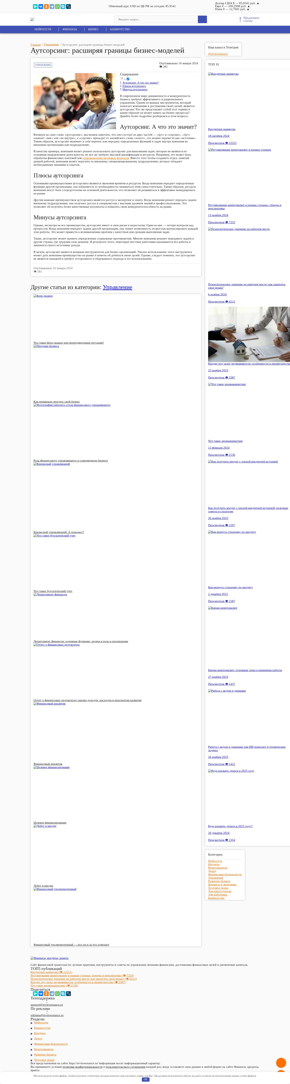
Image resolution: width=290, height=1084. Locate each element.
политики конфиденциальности (83, 1066)
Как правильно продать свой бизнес (57, 401)
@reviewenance (218, 53)
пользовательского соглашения (125, 1066)
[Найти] (202, 19)
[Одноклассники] (46, 6)
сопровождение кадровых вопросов (106, 158)
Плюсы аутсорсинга (134, 86)
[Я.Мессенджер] (35, 6)
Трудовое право (218, 887)
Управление (43, 65)
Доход (212, 871)
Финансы (70, 29)
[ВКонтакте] (40, 6)
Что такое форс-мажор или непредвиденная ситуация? (69, 342)
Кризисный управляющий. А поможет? (59, 532)
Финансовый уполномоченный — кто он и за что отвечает (71, 944)
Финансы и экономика (222, 884)
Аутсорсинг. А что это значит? (141, 82)
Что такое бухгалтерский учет (53, 591)
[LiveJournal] (68, 6)
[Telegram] (52, 6)
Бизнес (93, 29)
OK (145, 1079)
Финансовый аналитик (48, 763)
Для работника (217, 894)
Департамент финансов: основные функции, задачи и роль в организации (81, 641)
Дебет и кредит (43, 885)
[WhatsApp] (57, 6)
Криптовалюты (217, 867)
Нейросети (43, 29)
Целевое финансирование (50, 822)
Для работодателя (219, 891)
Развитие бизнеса (219, 881)
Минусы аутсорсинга (135, 89)
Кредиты (214, 864)
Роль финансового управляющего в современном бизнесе (71, 460)
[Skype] (63, 6)
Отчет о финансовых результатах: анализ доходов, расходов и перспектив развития (87, 700)
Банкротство (120, 29)
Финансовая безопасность (225, 874)
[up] (281, 1063)
